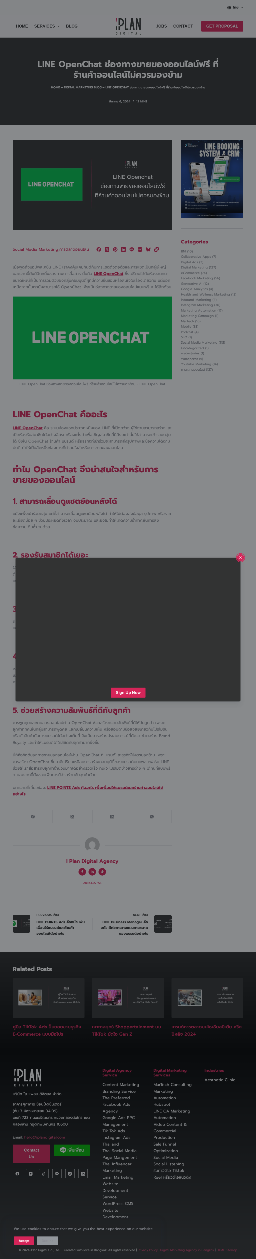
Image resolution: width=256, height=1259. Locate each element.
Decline (47, 1241)
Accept (24, 1241)
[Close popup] (240, 557)
